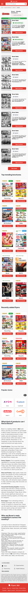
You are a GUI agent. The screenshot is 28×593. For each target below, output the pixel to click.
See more (14, 168)
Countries (4, 590)
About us (9, 588)
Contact (4, 588)
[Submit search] (25, 4)
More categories (5, 571)
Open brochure (19, 32)
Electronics (7, 568)
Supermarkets (7, 7)
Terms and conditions (21, 590)
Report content (11, 590)
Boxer (14, 7)
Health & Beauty (20, 568)
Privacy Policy (22, 588)
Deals (5, 565)
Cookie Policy (15, 588)
